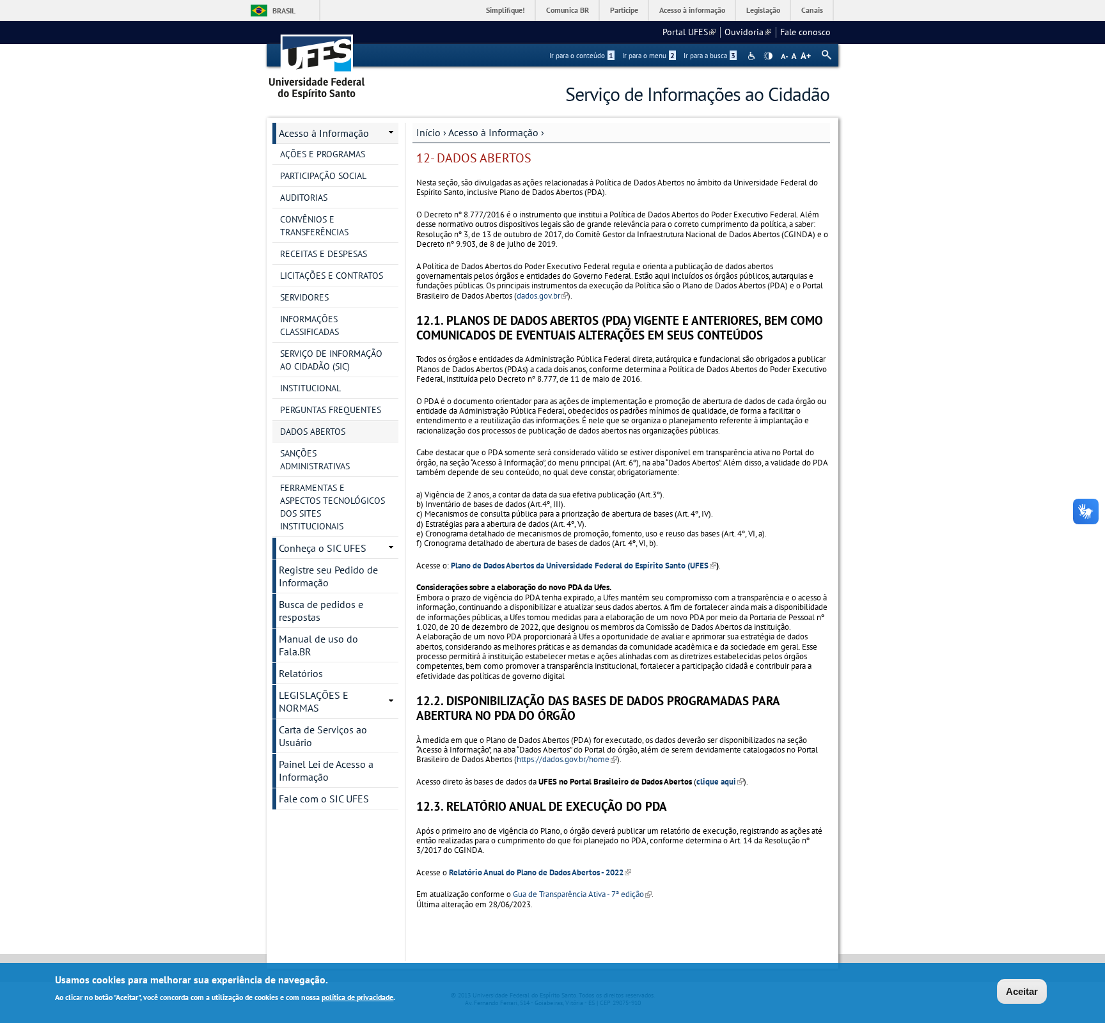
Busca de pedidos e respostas (321, 610)
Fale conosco (805, 32)
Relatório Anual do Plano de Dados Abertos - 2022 (540, 872)
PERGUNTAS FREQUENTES (330, 410)
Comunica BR (567, 10)
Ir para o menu (648, 55)
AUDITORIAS (303, 197)
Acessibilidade (753, 56)
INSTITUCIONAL (310, 388)
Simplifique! (505, 10)
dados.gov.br (542, 295)
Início (428, 132)
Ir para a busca (709, 55)
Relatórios (301, 673)
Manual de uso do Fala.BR (318, 645)
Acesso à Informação (493, 132)
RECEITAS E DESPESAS (323, 254)
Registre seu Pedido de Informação (328, 576)
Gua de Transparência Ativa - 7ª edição (582, 894)
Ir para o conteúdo (581, 55)
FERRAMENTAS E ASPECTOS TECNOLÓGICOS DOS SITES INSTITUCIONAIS (332, 507)
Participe (624, 10)
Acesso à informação (692, 10)
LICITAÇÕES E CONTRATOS (331, 275)
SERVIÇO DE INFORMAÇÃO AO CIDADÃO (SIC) (331, 360)
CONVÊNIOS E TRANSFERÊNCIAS (314, 226)
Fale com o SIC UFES (324, 798)
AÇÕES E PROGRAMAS (322, 154)
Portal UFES (689, 32)
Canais (812, 10)
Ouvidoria (748, 32)
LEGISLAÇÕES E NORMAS (314, 701)
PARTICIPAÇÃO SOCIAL (323, 176)
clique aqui (720, 781)
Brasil (283, 10)
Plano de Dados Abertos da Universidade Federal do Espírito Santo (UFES (583, 565)
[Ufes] (317, 62)
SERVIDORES (304, 297)
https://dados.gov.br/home (567, 759)
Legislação (763, 10)
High (768, 56)
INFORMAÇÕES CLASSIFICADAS (309, 325)
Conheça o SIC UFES (322, 548)
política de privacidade (357, 996)
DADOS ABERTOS (312, 431)
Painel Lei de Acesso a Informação (326, 770)
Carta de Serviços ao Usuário (323, 736)
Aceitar (1022, 991)
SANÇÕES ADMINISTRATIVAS (315, 460)
